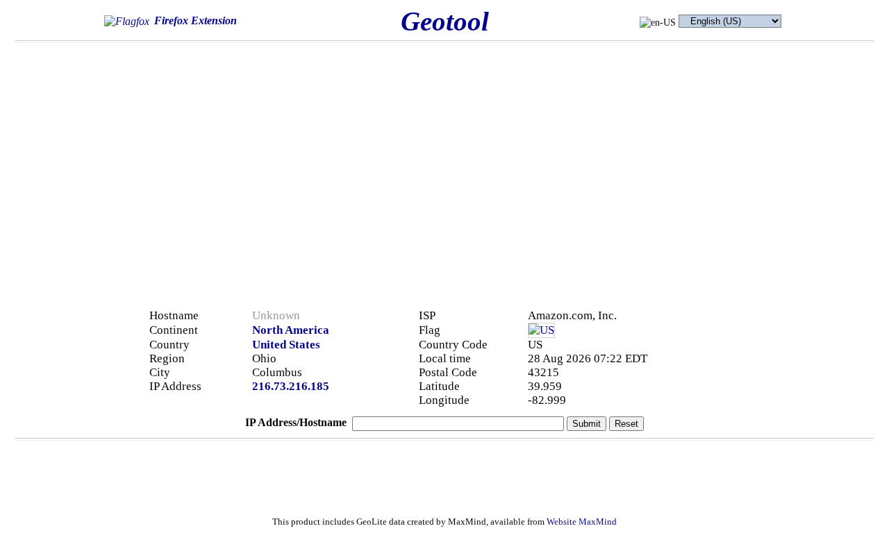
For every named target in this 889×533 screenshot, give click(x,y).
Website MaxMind (582, 522)
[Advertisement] (709, 147)
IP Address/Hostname (296, 422)
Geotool (445, 21)
